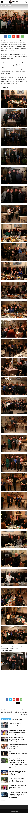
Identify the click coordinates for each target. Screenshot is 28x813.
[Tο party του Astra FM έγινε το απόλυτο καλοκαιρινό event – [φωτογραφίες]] (4, 732)
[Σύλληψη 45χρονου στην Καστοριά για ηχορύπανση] (4, 725)
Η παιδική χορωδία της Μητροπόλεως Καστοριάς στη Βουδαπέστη (18, 739)
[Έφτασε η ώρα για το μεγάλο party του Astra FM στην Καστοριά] (4, 772)
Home (2, 5)
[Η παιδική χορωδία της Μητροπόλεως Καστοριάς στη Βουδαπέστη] (4, 739)
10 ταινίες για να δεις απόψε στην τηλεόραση (6, 711)
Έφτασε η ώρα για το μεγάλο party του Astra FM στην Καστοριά (17, 772)
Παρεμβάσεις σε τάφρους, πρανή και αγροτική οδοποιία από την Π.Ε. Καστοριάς (17, 780)
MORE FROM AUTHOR (17, 719)
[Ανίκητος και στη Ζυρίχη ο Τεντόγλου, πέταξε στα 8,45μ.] (4, 753)
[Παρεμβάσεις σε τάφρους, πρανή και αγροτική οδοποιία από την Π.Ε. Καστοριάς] (4, 780)
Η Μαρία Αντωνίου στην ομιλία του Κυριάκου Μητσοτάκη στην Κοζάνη (18, 746)
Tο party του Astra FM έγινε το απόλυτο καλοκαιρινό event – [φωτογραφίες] (18, 732)
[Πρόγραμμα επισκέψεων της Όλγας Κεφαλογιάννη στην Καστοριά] (4, 787)
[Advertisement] (14, 684)
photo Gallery (8, 5)
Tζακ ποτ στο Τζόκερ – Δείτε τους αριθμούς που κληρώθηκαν (21, 712)
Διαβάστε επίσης (6, 719)
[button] (26, 2)
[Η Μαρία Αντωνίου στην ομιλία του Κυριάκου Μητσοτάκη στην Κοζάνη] (4, 746)
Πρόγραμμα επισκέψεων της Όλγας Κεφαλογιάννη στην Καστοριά (17, 787)
